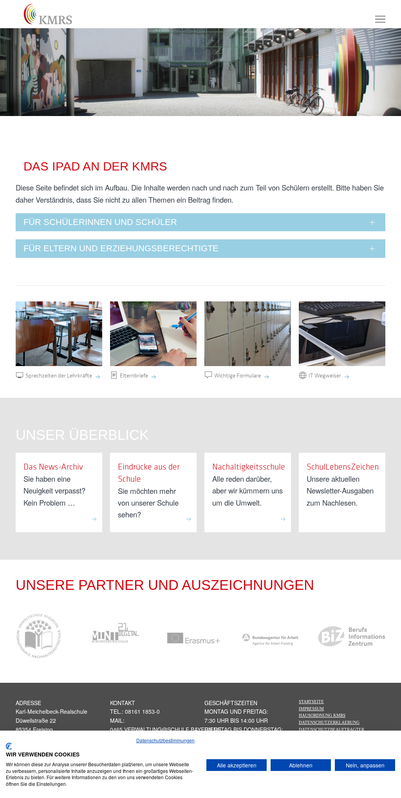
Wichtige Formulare (237, 375)
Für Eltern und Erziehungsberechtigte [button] (121, 248)
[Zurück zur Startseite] (44, 14)
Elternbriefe (134, 375)
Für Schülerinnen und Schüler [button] (100, 222)
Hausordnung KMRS (322, 715)
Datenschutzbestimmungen (165, 740)
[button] (380, 19)
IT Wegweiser (325, 375)
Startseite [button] (311, 701)
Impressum (311, 708)
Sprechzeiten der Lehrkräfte (58, 375)
